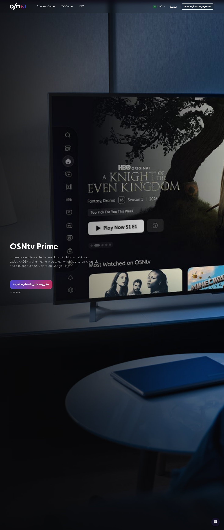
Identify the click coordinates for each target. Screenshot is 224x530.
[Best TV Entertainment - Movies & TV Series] (18, 6)
